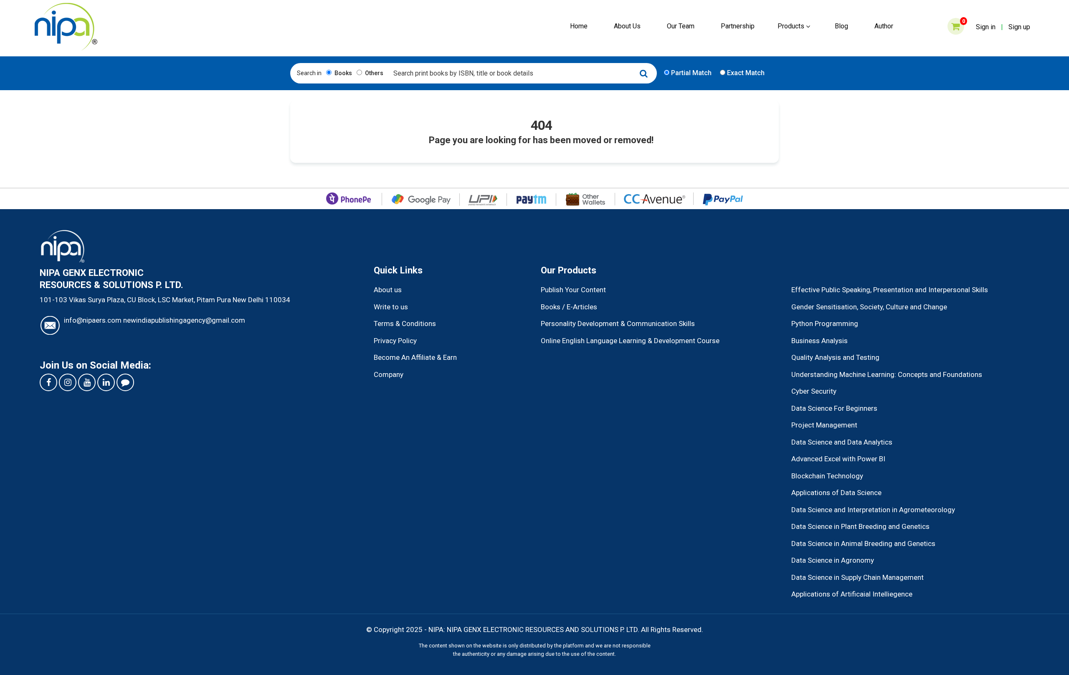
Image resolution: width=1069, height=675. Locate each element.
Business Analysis (819, 340)
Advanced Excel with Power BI (838, 459)
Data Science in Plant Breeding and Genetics (860, 526)
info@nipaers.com (93, 320)
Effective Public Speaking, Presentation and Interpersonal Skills (889, 290)
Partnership (738, 26)
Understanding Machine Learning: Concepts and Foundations (886, 374)
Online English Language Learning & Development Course (630, 340)
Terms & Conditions (405, 323)
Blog (841, 26)
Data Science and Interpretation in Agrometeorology (873, 510)
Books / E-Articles (569, 307)
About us (388, 290)
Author (883, 26)
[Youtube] (87, 382)
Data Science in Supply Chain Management (857, 577)
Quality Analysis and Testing (835, 357)
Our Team (680, 26)
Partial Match (690, 73)
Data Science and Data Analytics (841, 442)
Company (388, 374)
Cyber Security (813, 391)
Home (579, 26)
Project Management (824, 425)
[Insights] (125, 382)
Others (373, 73)
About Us (627, 26)
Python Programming (824, 323)
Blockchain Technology (827, 476)
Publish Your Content (573, 290)
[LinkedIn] (106, 382)
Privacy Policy (395, 340)
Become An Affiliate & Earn (415, 357)
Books (342, 73)
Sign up (1019, 27)
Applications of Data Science (836, 492)
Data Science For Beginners (834, 408)
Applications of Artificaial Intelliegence (851, 594)
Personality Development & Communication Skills (618, 323)
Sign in (986, 27)
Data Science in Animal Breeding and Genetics (863, 543)
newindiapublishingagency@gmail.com (184, 320)
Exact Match (745, 73)
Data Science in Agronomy (832, 560)
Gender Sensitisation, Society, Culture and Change (869, 307)
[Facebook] (48, 382)
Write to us (391, 307)
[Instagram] (67, 382)
